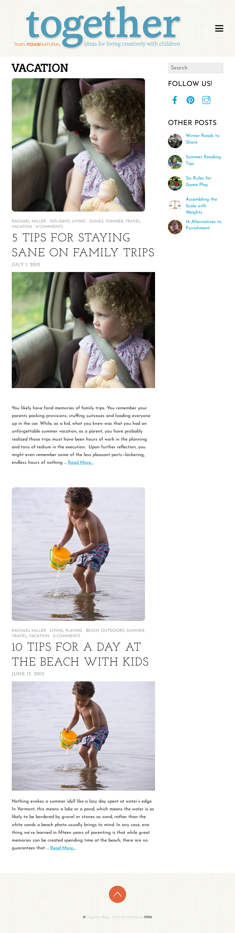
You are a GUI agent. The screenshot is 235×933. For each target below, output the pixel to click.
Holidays (60, 221)
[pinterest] (190, 100)
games (96, 221)
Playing (73, 631)
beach (92, 631)
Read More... (80, 462)
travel (132, 221)
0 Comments (49, 227)
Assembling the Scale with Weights (201, 206)
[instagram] (206, 100)
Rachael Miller (29, 221)
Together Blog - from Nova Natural (115, 917)
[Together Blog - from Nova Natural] (98, 50)
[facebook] (175, 100)
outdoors (112, 631)
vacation (22, 227)
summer (114, 221)
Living (78, 221)
